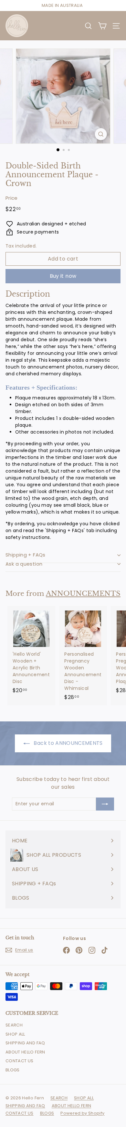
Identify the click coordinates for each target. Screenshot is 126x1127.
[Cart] (102, 25)
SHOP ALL (15, 1034)
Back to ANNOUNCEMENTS (67, 743)
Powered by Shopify (82, 1113)
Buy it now (63, 276)
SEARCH (14, 1025)
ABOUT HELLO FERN (25, 1052)
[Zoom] (101, 134)
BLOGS (12, 1070)
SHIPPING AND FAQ (25, 1043)
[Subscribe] (105, 804)
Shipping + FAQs (25, 554)
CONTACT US (19, 1061)
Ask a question (23, 563)
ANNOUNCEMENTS (83, 593)
